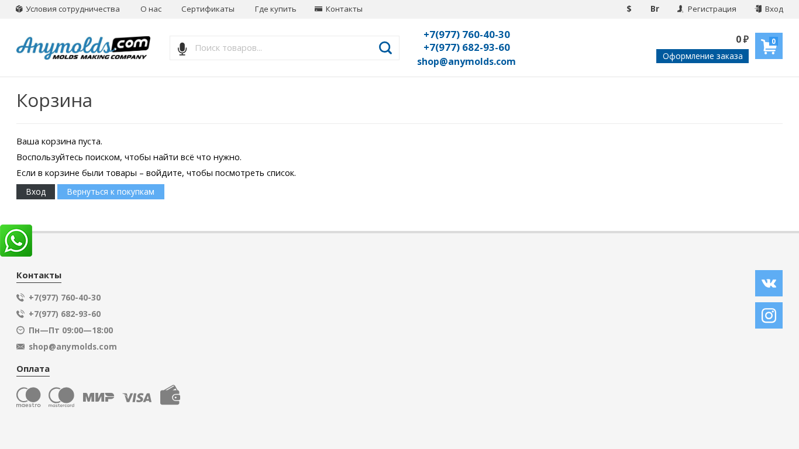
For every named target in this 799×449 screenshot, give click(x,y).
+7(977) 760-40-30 (466, 34)
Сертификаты (208, 9)
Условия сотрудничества (72, 9)
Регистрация (711, 9)
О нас (150, 9)
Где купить (276, 9)
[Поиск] (385, 48)
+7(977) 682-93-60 (466, 47)
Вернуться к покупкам (110, 191)
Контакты (343, 9)
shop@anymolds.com (466, 61)
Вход (773, 9)
